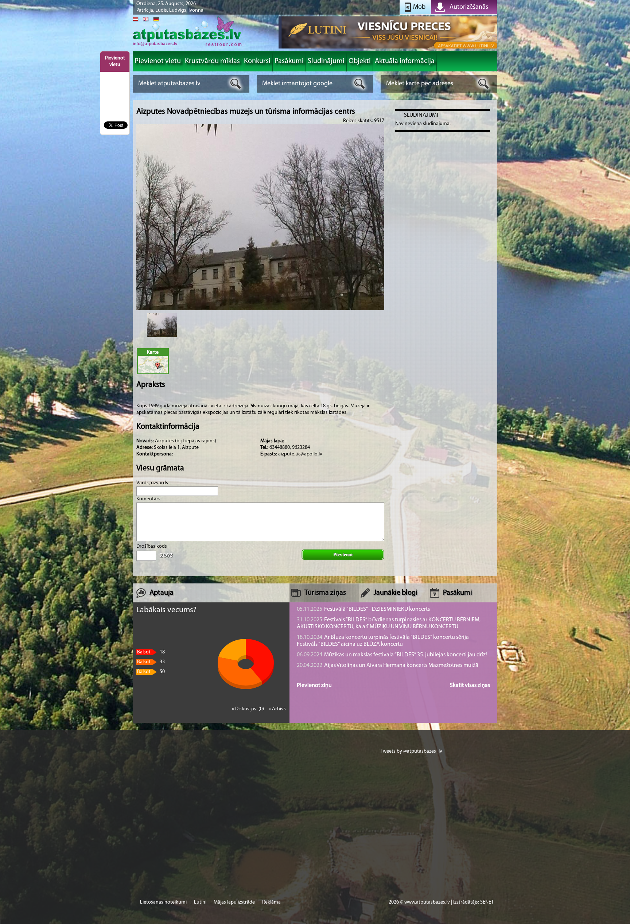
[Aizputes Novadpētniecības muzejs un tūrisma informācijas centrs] (162, 325)
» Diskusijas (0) (248, 709)
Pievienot (343, 554)
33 (151, 662)
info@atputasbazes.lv (155, 43)
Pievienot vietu (115, 61)
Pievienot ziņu (314, 685)
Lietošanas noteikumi (163, 902)
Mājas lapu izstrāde (234, 902)
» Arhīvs (277, 709)
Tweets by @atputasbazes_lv (411, 751)
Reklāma (271, 902)
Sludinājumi (421, 115)
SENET (487, 902)
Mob (419, 7)
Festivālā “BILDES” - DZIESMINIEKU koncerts (363, 609)
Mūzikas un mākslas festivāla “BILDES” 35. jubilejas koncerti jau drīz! (392, 655)
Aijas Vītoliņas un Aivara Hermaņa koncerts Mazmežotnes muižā (387, 665)
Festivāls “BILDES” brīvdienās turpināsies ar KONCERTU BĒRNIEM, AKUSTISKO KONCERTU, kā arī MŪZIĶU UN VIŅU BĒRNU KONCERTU (389, 623)
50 (151, 672)
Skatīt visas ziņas (470, 685)
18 (151, 652)
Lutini (200, 902)
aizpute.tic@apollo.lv (300, 454)
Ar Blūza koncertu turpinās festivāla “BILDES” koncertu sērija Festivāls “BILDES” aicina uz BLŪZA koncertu (383, 640)
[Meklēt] (235, 83)
